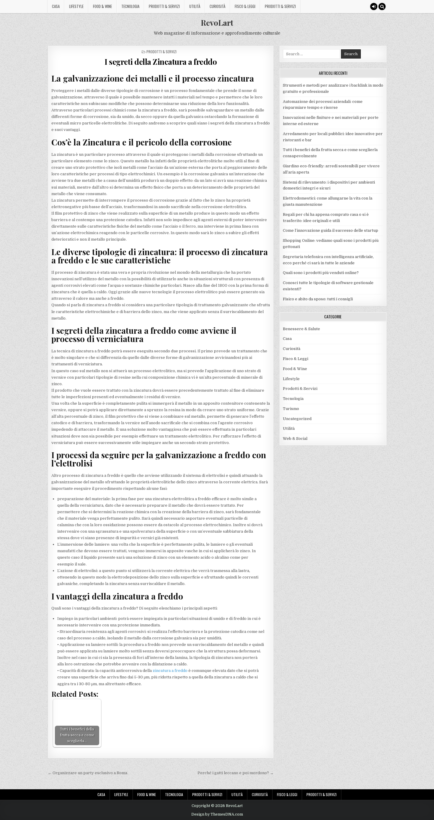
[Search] (382, 6)
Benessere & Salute (301, 329)
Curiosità (217, 6)
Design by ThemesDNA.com (217, 814)
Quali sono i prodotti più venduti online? (321, 272)
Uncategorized (297, 419)
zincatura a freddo (170, 670)
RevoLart (217, 22)
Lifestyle (76, 6)
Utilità (194, 6)
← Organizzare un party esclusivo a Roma (87, 773)
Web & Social (295, 438)
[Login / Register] (373, 6)
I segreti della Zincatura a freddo (161, 61)
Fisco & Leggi (245, 6)
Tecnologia (130, 6)
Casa (56, 6)
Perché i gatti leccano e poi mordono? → (236, 773)
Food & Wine (102, 6)
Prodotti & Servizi (164, 6)
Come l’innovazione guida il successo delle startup (330, 230)
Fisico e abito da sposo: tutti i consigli (318, 299)
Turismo (291, 408)
